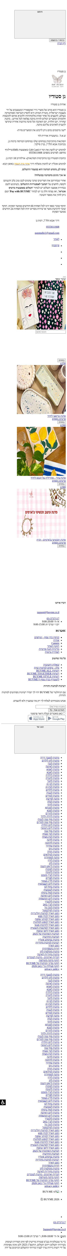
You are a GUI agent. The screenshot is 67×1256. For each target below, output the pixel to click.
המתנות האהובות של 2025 (46, 933)
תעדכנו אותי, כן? (57, 710)
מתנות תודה (53, 851)
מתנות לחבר (53, 781)
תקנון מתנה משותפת (49, 960)
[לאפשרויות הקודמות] (33, 560)
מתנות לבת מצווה (50, 836)
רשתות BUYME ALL (47, 670)
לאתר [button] (56, 239)
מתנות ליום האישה (50, 895)
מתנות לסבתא (52, 807)
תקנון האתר (53, 646)
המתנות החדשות (51, 936)
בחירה (61, 360)
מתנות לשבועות (51, 889)
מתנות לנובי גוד (51, 907)
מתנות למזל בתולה (50, 892)
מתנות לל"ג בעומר (50, 881)
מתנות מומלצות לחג (49, 951)
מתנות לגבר (53, 763)
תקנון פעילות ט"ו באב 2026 (45, 966)
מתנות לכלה (53, 801)
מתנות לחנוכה (52, 872)
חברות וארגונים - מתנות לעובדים (43, 957)
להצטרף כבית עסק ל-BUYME (43, 679)
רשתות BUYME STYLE (46, 676)
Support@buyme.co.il (54, 1229)
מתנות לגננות (53, 792)
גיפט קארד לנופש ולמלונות (46, 922)
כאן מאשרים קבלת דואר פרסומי (48, 713)
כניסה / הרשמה (57, 40)
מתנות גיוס (54, 848)
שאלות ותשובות (51, 664)
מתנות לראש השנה (49, 866)
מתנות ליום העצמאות (48, 883)
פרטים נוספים (59, 419)
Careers (55, 643)
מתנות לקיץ (53, 860)
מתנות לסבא (53, 810)
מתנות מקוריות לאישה (48, 954)
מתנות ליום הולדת (50, 825)
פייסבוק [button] (55, 245)
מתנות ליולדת (52, 775)
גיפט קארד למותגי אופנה (47, 919)
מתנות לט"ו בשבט (50, 875)
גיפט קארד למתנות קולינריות (45, 913)
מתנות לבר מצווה (50, 834)
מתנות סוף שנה (51, 831)
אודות (56, 640)
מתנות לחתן (53, 804)
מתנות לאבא (53, 772)
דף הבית (61, 43)
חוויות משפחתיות (50, 948)
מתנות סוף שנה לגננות (48, 819)
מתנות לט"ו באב (51, 904)
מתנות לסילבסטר (50, 910)
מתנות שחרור (52, 845)
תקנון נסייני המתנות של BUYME (42, 963)
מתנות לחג (54, 863)
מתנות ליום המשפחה (49, 898)
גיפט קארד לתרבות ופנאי (46, 925)
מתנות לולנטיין (52, 901)
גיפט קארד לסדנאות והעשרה (44, 928)
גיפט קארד (53, 945)
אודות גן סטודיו (58, 104)
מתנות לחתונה (52, 842)
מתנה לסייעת (52, 798)
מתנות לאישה (52, 766)
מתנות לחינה (53, 839)
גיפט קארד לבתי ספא (48, 916)
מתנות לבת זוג (52, 787)
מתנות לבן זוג (53, 784)
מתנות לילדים (52, 789)
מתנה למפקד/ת (51, 857)
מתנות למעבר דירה (49, 757)
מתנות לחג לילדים (50, 760)
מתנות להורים (52, 813)
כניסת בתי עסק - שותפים (46, 637)
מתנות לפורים (52, 878)
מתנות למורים (52, 795)
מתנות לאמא (53, 769)
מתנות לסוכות (52, 869)
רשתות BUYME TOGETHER (43, 673)
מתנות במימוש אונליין (48, 939)
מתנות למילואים (51, 854)
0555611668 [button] (52, 226)
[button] (61, 5)
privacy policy (52, 969)
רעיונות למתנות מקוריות (47, 942)
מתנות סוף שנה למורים (48, 822)
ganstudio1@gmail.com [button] (47, 233)
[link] (30, 1206)
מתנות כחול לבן (51, 886)
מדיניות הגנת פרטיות (49, 649)
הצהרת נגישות (52, 652)
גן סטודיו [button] (61, 71)
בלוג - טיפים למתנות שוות (46, 667)
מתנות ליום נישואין (50, 828)
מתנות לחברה (52, 778)
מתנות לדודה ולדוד (50, 816)
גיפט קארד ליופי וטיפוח (47, 930)
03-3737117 (59, 1222)
